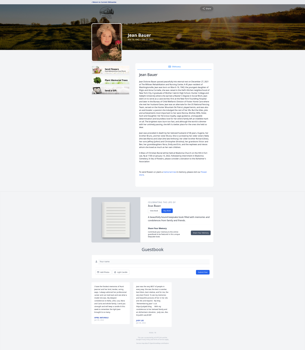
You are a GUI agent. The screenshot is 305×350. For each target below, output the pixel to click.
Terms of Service (159, 339)
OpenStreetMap (155, 343)
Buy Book (167, 211)
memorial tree (169, 172)
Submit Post (203, 272)
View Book (154, 211)
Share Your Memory (201, 233)
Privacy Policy (145, 339)
